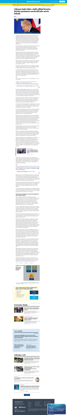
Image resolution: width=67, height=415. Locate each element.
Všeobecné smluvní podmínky (38, 405)
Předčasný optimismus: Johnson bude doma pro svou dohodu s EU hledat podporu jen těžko (31, 319)
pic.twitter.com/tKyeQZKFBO (20, 169)
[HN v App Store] (22, 411)
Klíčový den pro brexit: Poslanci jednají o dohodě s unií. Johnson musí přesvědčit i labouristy (31, 309)
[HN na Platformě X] (19, 407)
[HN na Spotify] (23, 407)
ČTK (16, 16)
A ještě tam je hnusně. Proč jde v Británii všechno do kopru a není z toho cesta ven (31, 347)
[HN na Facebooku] (20, 407)
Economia (29, 404)
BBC (25, 159)
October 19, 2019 (35, 85)
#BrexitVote (28, 83)
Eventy (45, 403)
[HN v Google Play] (17, 411)
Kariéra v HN (29, 405)
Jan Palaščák (16, 376)
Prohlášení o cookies (37, 403)
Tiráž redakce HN (30, 403)
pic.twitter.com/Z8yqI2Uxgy (34, 83)
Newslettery (45, 404)
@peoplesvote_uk (28, 168)
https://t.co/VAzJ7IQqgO (22, 83)
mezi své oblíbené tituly (32, 282)
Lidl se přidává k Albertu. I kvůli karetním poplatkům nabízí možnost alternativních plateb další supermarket (32, 359)
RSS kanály (45, 405)
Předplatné (62, 1)
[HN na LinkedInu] (22, 407)
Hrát (28, 271)
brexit (20, 331)
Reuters (32, 62)
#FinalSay (20, 168)
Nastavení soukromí (37, 404)
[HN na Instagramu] (21, 407)
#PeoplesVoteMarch (35, 168)
